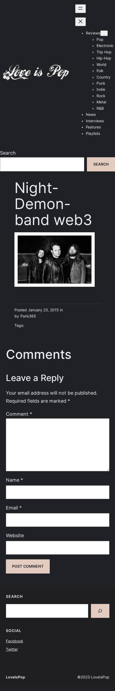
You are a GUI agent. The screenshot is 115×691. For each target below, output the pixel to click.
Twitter (12, 649)
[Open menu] (80, 8)
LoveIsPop (15, 677)
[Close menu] (80, 21)
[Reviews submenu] (104, 33)
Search (8, 153)
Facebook (14, 641)
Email (14, 508)
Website (15, 535)
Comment (19, 414)
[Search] (100, 611)
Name (14, 480)
